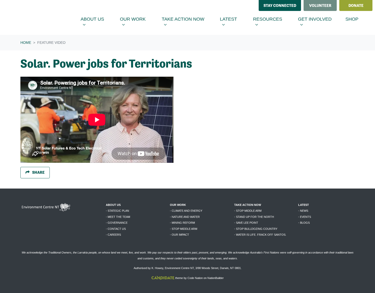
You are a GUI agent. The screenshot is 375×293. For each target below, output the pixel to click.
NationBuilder (215, 277)
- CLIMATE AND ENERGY (186, 210)
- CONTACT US (116, 228)
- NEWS (303, 210)
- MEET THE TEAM (118, 216)
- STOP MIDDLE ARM (183, 228)
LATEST (303, 204)
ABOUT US (113, 204)
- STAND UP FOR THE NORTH (254, 216)
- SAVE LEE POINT (246, 222)
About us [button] (97, 19)
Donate (356, 5)
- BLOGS (304, 222)
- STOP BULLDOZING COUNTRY (255, 228)
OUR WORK (178, 204)
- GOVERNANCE (117, 222)
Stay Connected (280, 5)
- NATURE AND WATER (185, 216)
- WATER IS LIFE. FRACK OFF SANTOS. (260, 234)
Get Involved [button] (319, 19)
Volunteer (320, 5)
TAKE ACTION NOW (247, 204)
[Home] (42, 17)
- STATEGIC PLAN (117, 210)
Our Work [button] (137, 19)
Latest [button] (233, 19)
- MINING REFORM (182, 222)
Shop (351, 19)
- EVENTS (304, 216)
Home (25, 43)
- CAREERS (113, 234)
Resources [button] (272, 19)
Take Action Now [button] (186, 19)
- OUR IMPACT (179, 234)
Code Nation (195, 277)
